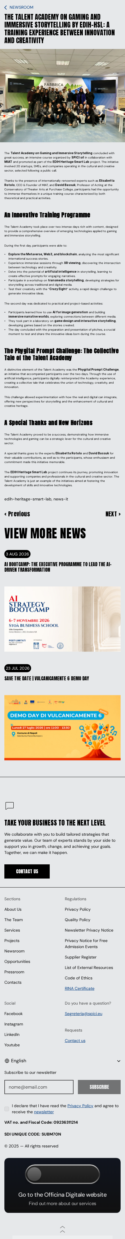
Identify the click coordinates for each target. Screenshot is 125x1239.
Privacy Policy (78, 909)
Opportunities (17, 961)
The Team (13, 919)
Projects (11, 940)
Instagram (13, 1024)
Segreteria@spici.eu (83, 1013)
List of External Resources (89, 967)
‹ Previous (17, 514)
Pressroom (14, 971)
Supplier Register (81, 957)
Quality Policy (77, 919)
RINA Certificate (79, 988)
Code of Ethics (78, 978)
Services (12, 930)
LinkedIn (11, 1034)
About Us (13, 909)
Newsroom (14, 951)
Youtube (12, 1044)
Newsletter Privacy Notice (89, 930)
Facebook (13, 1013)
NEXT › (113, 514)
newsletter (44, 1111)
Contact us (75, 1040)
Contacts (13, 982)
